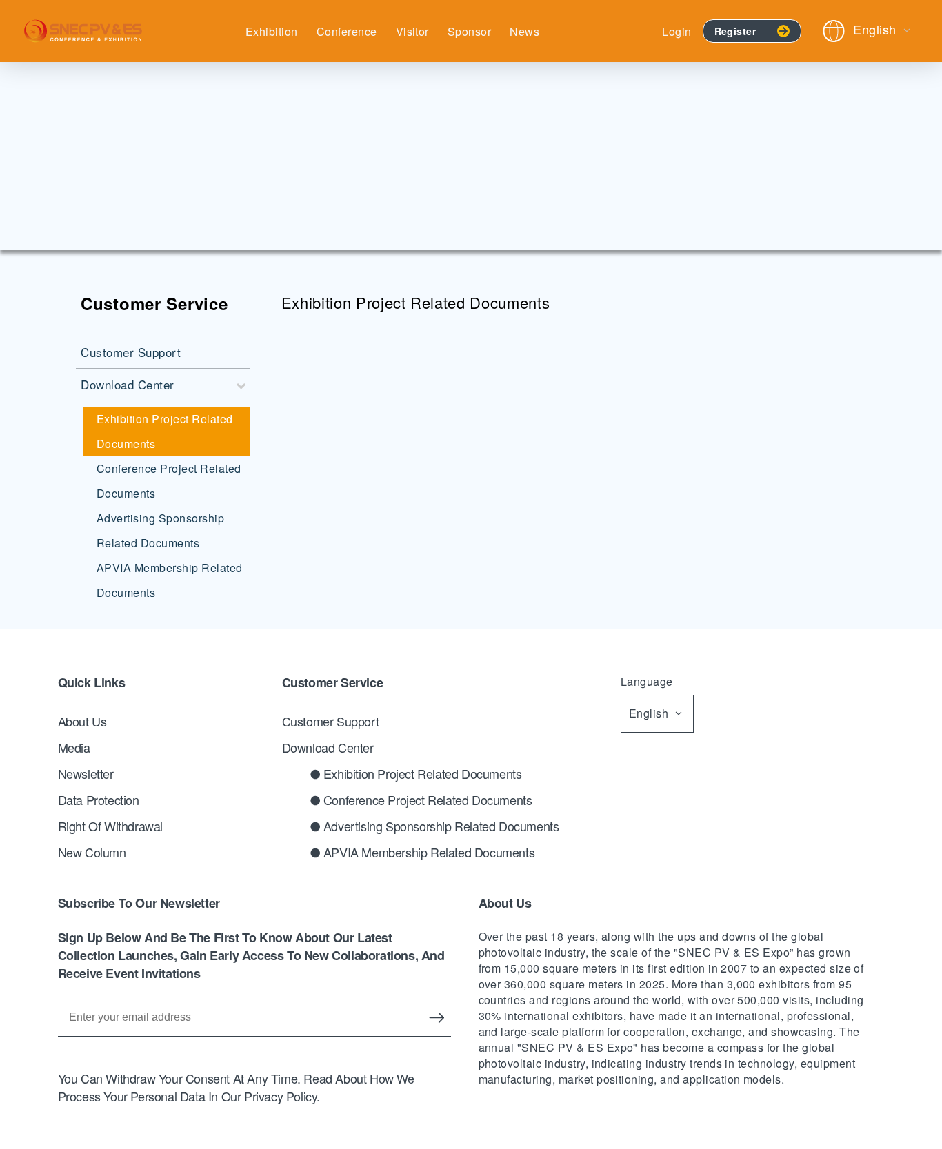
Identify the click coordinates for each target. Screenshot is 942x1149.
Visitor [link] (412, 31)
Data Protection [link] (98, 800)
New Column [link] (92, 852)
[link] (83, 31)
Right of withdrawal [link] (110, 826)
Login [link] (676, 31)
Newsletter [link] (86, 773)
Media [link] (74, 747)
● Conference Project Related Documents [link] (421, 800)
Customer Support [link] (330, 721)
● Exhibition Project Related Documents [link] (416, 773)
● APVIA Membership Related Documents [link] (422, 852)
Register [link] (735, 31)
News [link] (524, 31)
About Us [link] (82, 721)
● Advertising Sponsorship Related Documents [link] (434, 826)
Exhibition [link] (271, 31)
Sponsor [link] (469, 31)
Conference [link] (347, 31)
